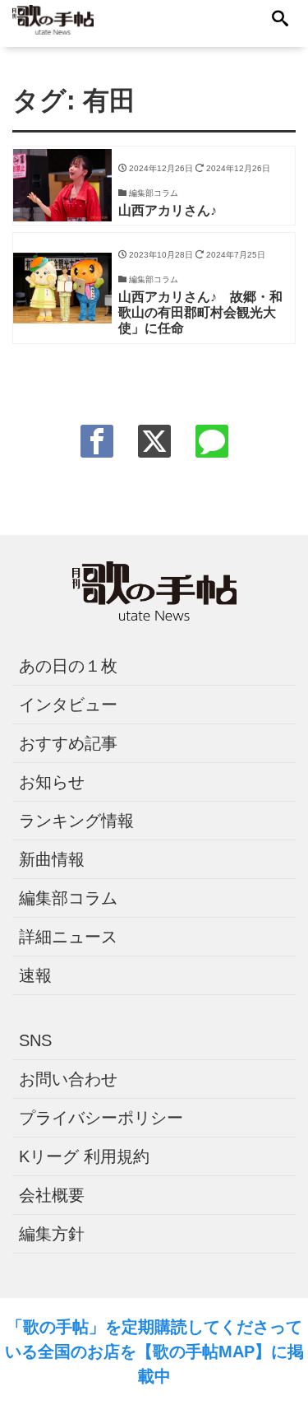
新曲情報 (52, 859)
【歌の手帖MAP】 (203, 1351)
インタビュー (68, 705)
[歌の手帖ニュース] (53, 18)
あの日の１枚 (68, 666)
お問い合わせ (68, 1079)
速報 (35, 975)
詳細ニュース (68, 937)
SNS (35, 1040)
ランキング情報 (76, 821)
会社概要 (52, 1195)
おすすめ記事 (68, 743)
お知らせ (52, 782)
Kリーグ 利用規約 (84, 1156)
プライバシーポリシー (101, 1118)
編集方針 (52, 1234)
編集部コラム (68, 898)
